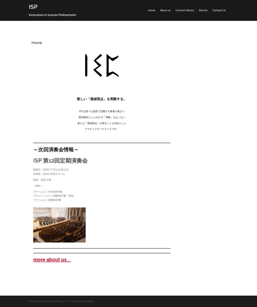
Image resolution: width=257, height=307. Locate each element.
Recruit (203, 10)
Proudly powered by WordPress (45, 301)
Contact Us (219, 10)
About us (165, 10)
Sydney (76, 301)
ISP (33, 7)
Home (151, 10)
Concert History (185, 10)
